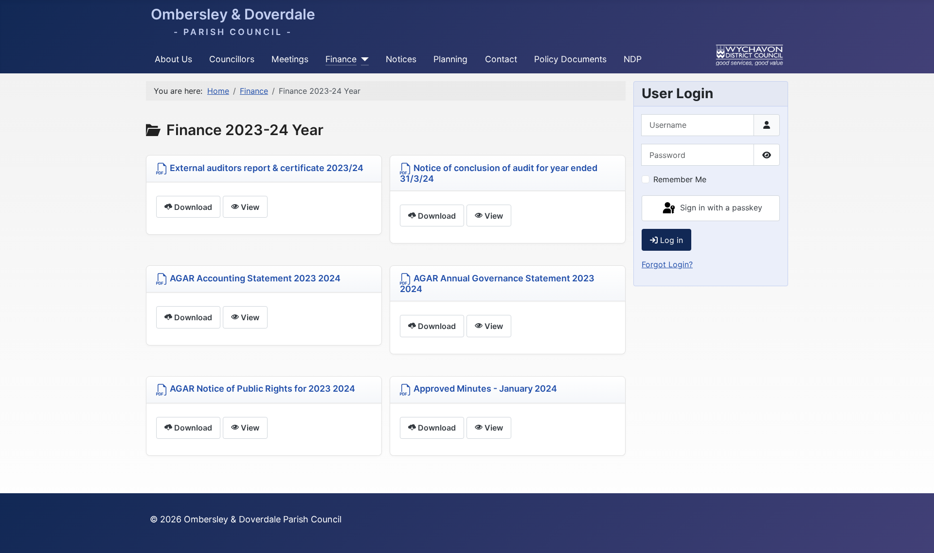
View (249, 207)
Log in (671, 240)
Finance (341, 59)
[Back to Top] (917, 535)
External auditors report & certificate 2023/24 (265, 168)
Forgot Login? (667, 264)
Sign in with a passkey (720, 207)
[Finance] (363, 59)
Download (192, 207)
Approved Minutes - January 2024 (484, 388)
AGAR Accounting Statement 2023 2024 (254, 278)
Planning (450, 59)
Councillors (231, 59)
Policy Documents (570, 59)
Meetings (289, 59)
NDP (633, 59)
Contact (501, 59)
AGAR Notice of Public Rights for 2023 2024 (261, 388)
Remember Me (679, 179)
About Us (173, 59)
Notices (401, 59)
